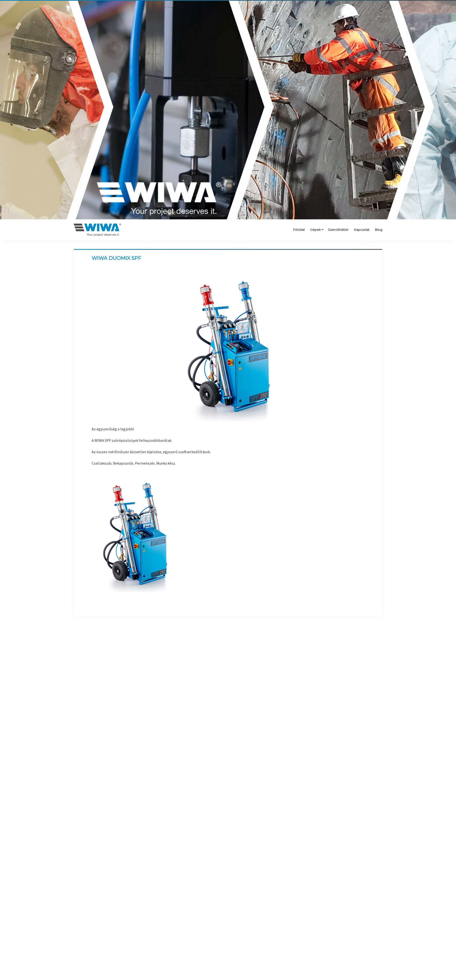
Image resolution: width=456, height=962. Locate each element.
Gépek (315, 229)
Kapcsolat (362, 229)
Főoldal (299, 229)
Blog (378, 229)
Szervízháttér (338, 229)
